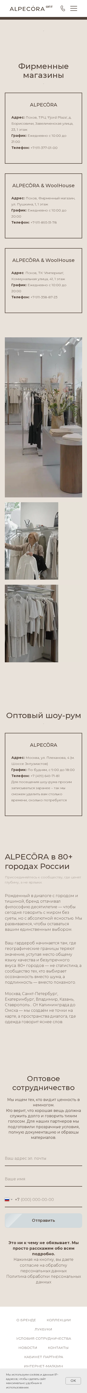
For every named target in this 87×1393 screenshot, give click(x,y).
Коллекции (59, 1320)
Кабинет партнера (43, 1357)
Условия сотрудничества (43, 1338)
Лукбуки (43, 1329)
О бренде (26, 1320)
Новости (27, 1347)
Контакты (58, 1347)
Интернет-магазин (43, 1366)
